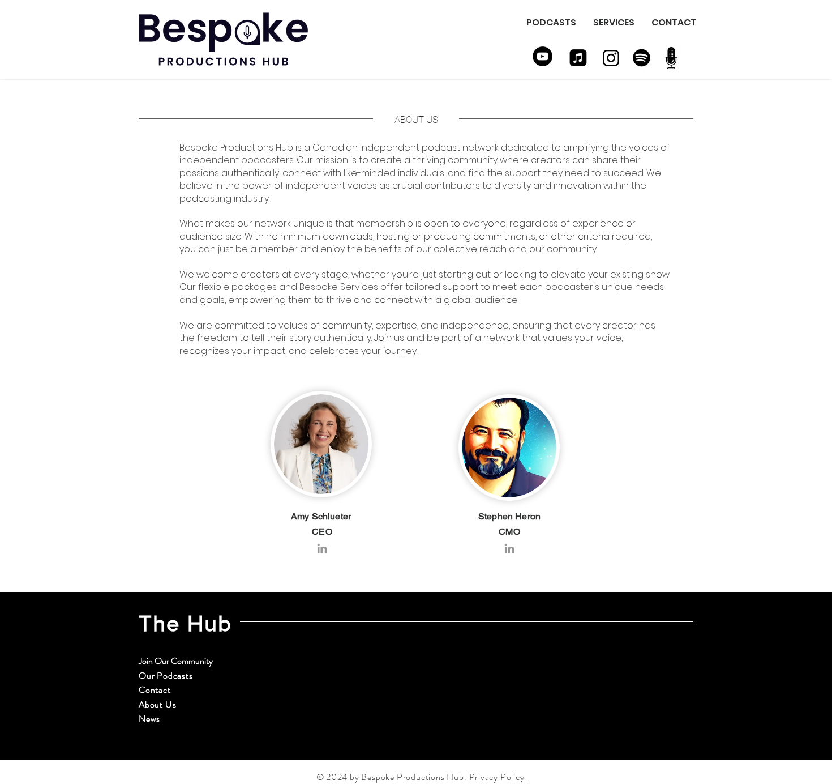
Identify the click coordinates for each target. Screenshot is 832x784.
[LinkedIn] (322, 548)
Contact (155, 689)
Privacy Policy (498, 776)
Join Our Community (176, 660)
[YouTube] (542, 56)
